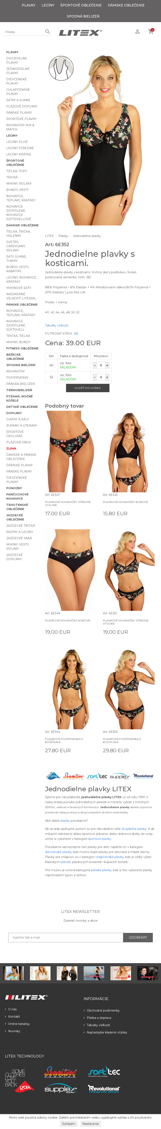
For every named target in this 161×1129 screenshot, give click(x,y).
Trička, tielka (18, 336)
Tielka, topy (16, 171)
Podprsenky (17, 377)
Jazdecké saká (19, 538)
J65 (76, 333)
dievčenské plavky (58, 852)
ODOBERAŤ (138, 937)
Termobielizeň (19, 390)
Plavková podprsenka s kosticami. (122, 740)
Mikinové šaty (18, 288)
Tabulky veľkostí (56, 325)
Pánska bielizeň (20, 384)
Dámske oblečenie (126, 5)
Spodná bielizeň (83, 16)
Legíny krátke (18, 154)
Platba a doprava (99, 1018)
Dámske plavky (19, 465)
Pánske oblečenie (22, 304)
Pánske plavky (19, 113)
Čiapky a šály (17, 419)
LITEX (49, 236)
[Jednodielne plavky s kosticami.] (100, 139)
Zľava (11, 448)
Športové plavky (21, 119)
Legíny (48, 5)
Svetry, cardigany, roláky (16, 246)
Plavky (28, 5)
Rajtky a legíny (19, 532)
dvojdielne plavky (134, 829)
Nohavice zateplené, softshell (16, 325)
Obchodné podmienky (103, 1010)
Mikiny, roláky (19, 183)
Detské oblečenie (22, 407)
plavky (65, 821)
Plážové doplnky (22, 106)
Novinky (14, 1031)
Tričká (12, 177)
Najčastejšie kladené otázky (107, 1032)
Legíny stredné (20, 148)
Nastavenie (90, 1124)
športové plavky (99, 839)
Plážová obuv (18, 442)
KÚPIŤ (92, 513)
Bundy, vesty (17, 190)
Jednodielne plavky (87, 236)
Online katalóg (18, 1024)
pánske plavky (101, 870)
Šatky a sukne (18, 100)
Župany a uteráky (21, 425)
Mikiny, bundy (18, 342)
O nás (12, 1009)
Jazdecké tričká (20, 526)
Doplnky (14, 413)
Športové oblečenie (81, 5)
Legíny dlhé (17, 142)
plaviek (66, 862)
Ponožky (14, 488)
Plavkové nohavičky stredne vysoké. (68, 503)
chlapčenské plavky (109, 857)
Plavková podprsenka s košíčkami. (64, 740)
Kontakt (14, 1016)
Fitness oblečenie (22, 348)
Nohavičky (15, 371)
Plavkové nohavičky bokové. (126, 502)
